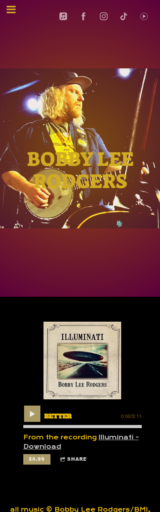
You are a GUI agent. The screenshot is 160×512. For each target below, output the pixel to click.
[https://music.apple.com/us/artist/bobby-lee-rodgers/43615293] (63, 16)
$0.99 (37, 459)
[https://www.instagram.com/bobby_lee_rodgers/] (104, 16)
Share (77, 459)
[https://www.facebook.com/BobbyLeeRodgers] (83, 16)
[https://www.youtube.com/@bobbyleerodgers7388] (144, 16)
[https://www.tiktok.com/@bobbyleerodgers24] (124, 16)
